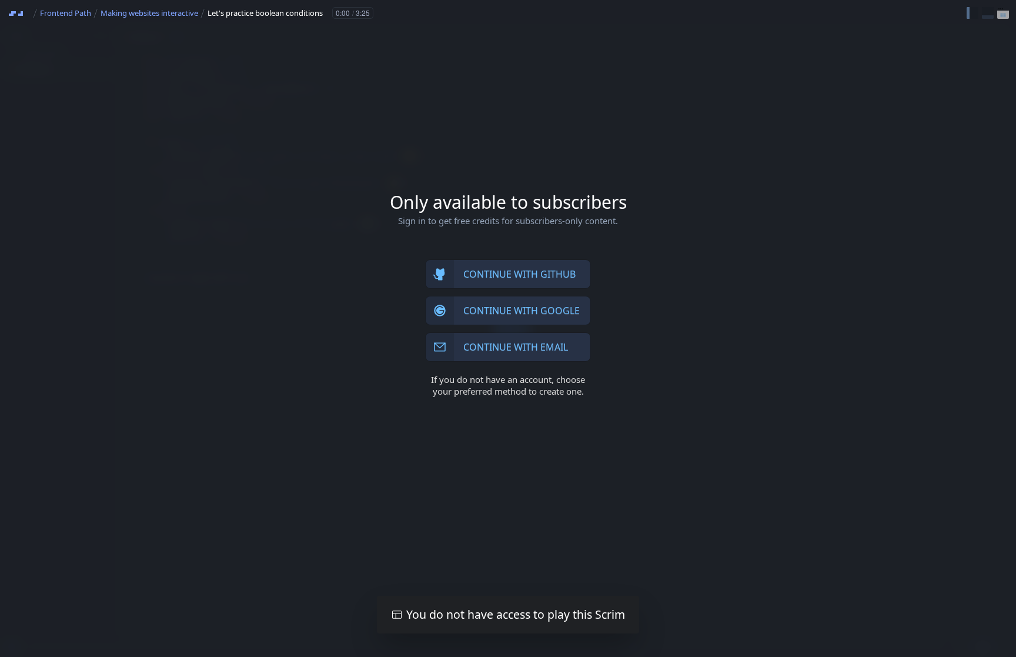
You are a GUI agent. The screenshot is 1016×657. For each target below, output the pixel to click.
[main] (508, 328)
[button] (972, 13)
